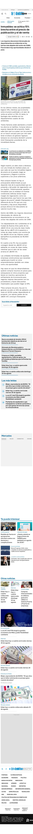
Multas (4, 803)
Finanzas (27, 18)
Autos (4, 791)
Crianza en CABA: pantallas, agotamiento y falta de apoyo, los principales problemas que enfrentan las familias (16, 67)
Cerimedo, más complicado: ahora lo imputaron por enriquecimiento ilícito (21, 560)
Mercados (18, 780)
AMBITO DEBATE (25, 809)
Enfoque (13, 9)
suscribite (24, 13)
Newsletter (27, 769)
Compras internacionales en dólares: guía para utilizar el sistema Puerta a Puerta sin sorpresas (26, 599)
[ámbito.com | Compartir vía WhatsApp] (20, 36)
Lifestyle (22, 783)
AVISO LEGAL (6, 800)
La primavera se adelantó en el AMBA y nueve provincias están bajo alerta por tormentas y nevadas (20, 152)
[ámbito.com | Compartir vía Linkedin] (26, 36)
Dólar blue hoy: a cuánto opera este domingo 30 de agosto (14, 366)
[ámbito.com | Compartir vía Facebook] (22, 36)
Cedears (29, 438)
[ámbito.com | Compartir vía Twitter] (24, 36)
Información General (10, 22)
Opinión (13, 783)
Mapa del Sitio (12, 794)
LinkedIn (14, 769)
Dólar (8, 18)
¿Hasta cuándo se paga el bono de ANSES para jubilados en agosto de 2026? (24, 538)
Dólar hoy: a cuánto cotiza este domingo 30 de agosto (16, 372)
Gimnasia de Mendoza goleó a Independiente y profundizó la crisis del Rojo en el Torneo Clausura (16, 349)
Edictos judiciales (19, 800)
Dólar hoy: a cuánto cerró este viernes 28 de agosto (16, 392)
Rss (3, 794)
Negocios (5, 783)
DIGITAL (8, 809)
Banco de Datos (7, 780)
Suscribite (24, 305)
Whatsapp (22, 769)
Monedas (4, 438)
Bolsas (11, 438)
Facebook (6, 769)
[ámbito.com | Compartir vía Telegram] (28, 36)
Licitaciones (14, 803)
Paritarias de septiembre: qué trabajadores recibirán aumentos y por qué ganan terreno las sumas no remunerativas (18, 404)
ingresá (29, 13)
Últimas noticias (16, 775)
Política (23, 778)
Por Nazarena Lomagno (6, 682)
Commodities (20, 438)
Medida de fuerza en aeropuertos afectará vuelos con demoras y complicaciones (8, 538)
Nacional (5, 786)
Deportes (22, 786)
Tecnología (26, 791)
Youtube (18, 768)
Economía (17, 18)
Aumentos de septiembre (23, 9)
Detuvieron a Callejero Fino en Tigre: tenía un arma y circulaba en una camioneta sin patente (16, 73)
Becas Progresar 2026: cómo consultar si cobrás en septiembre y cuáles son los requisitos (21, 549)
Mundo (13, 786)
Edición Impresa (7, 789)
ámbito (3, 22)
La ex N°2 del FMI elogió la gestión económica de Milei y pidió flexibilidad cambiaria (18, 397)
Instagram (10, 769)
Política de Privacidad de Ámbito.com (14, 797)
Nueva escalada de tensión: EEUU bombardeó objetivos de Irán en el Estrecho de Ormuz (14, 341)
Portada (5, 775)
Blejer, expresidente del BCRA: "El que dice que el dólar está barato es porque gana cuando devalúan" (18, 386)
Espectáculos (13, 791)
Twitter (2, 769)
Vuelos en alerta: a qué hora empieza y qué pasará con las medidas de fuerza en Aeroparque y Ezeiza (20, 158)
